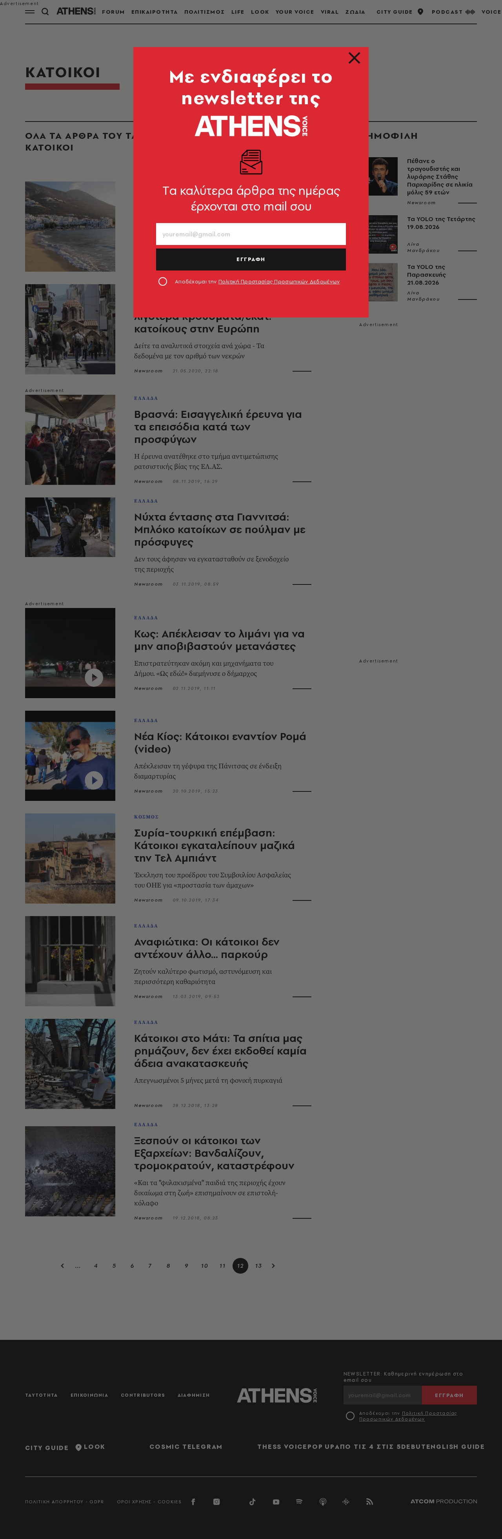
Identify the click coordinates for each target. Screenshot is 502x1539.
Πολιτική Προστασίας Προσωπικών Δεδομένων (279, 281)
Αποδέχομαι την (257, 281)
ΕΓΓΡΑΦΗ (251, 259)
